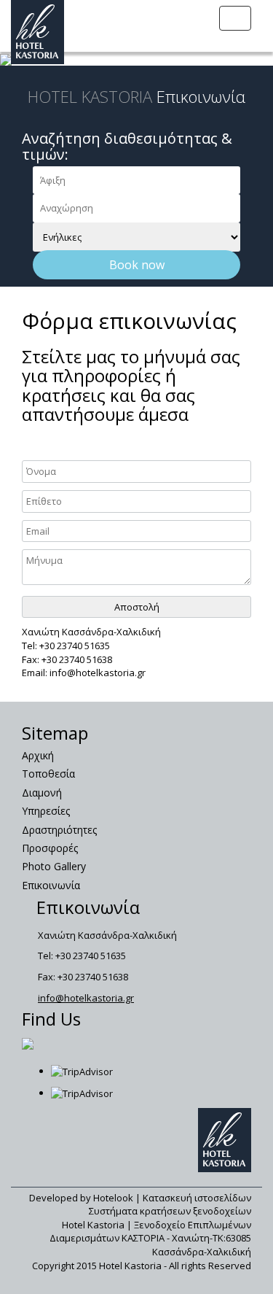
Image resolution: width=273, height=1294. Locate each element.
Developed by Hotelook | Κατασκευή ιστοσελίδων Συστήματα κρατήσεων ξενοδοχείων (140, 1204)
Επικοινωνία (51, 885)
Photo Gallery (54, 866)
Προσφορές (50, 848)
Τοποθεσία (48, 773)
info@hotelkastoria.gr (86, 997)
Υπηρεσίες (46, 811)
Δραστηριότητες (59, 830)
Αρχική (38, 755)
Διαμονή (42, 792)
